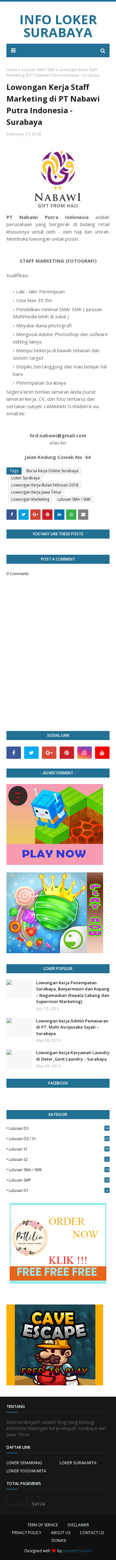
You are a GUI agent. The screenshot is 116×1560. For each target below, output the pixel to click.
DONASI (59, 1540)
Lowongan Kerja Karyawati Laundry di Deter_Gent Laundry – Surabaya (73, 1056)
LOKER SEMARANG (24, 1463)
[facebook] (13, 753)
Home (12, 69)
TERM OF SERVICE (42, 1525)
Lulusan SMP (59, 1180)
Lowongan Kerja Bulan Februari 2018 (44, 485)
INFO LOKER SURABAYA (58, 25)
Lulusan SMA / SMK (38, 69)
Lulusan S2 (58, 1159)
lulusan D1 (58, 1190)
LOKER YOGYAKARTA (26, 1471)
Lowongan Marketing (30, 499)
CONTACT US (92, 1532)
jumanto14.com (77, 1551)
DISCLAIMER (78, 1525)
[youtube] (102, 753)
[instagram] (84, 753)
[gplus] (49, 753)
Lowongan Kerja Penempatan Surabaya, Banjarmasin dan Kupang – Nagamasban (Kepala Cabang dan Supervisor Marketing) (73, 992)
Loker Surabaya (25, 478)
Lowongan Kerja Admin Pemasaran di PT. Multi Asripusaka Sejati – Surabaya (72, 1027)
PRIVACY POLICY (26, 1532)
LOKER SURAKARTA (78, 1463)
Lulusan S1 (59, 1149)
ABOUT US (60, 1532)
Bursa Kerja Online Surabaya (52, 471)
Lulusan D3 (59, 1128)
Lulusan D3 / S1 (59, 1138)
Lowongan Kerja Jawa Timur (36, 492)
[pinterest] (67, 753)
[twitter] (31, 753)
